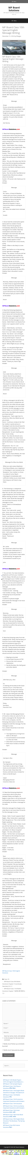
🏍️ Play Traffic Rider (23, 1153)
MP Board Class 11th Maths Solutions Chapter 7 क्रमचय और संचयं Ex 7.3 (13, 991)
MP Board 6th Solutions (11, 1151)
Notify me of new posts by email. (14, 1050)
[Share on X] (2, 579)
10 (25, 1151)
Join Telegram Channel (16, 1153)
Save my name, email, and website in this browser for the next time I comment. (14, 1038)
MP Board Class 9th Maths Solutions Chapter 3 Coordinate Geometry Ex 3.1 (12, 984)
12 (6, 1153)
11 (3, 1153)
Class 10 (6, 979)
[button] (14, 1152)
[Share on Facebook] (2, 576)
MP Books (10, 1153)
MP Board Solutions (14, 9)
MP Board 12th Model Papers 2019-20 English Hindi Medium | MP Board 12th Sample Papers (13, 1082)
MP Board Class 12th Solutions (12, 1103)
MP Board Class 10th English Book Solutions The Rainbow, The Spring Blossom (13, 1121)
